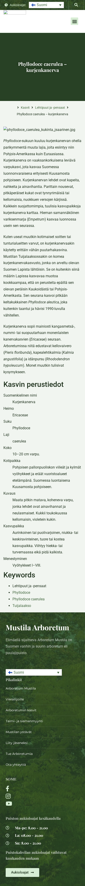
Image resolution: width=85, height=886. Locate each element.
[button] (46, 5)
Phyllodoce (21, 592)
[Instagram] (29, 796)
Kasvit (25, 107)
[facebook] (29, 788)
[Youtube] (29, 803)
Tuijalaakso (21, 606)
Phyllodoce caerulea (28, 599)
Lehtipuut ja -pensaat (50, 107)
